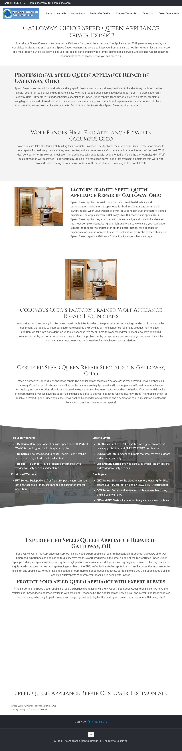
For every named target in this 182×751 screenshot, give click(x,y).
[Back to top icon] (91, 734)
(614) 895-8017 (16, 3)
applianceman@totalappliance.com (50, 3)
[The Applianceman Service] (21, 13)
